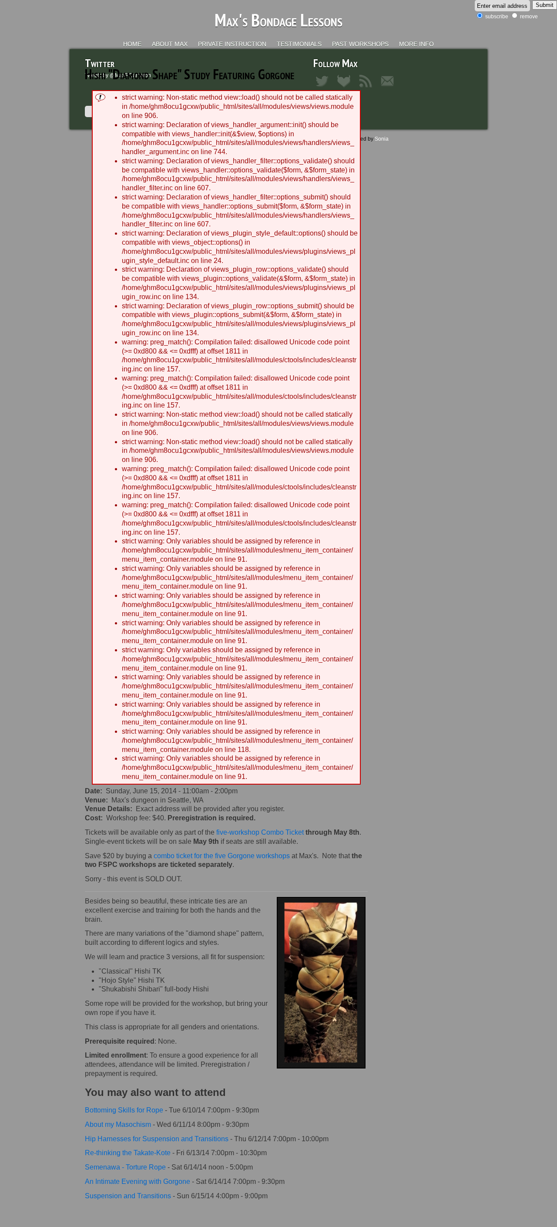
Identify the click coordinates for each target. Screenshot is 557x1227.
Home (132, 43)
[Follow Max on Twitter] (324, 88)
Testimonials (299, 43)
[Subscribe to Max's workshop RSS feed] (368, 88)
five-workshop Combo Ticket (260, 832)
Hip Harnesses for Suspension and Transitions (156, 1139)
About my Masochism (118, 1124)
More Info (416, 43)
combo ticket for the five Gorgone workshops (222, 856)
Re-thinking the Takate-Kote (128, 1152)
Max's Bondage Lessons (278, 20)
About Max (170, 43)
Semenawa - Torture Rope (125, 1167)
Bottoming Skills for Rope (124, 1110)
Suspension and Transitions (128, 1196)
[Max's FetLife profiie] (346, 88)
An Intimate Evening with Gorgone (137, 1181)
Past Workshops (360, 43)
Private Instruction (232, 43)
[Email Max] (389, 88)
